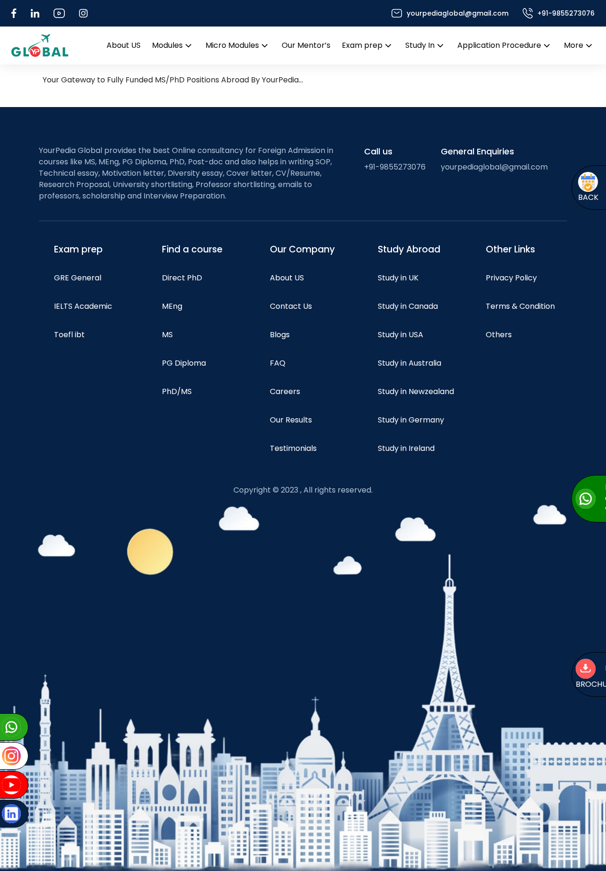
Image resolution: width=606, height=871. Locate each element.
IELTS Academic (83, 306)
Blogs (280, 334)
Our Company (302, 249)
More (573, 45)
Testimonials (293, 448)
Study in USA (400, 334)
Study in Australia (409, 363)
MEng (172, 306)
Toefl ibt (69, 334)
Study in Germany (411, 419)
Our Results (291, 419)
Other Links (510, 249)
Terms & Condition (520, 306)
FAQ (277, 363)
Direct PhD (182, 277)
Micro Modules (232, 45)
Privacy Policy (511, 277)
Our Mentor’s (306, 45)
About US (124, 45)
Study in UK (398, 277)
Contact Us (291, 306)
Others (499, 334)
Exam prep (362, 45)
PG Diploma (184, 363)
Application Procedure (499, 45)
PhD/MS (177, 391)
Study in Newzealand (416, 391)
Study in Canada (408, 306)
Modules (167, 45)
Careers (285, 391)
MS (167, 334)
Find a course (192, 249)
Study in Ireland (406, 448)
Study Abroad (409, 249)
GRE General (77, 277)
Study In (420, 45)
